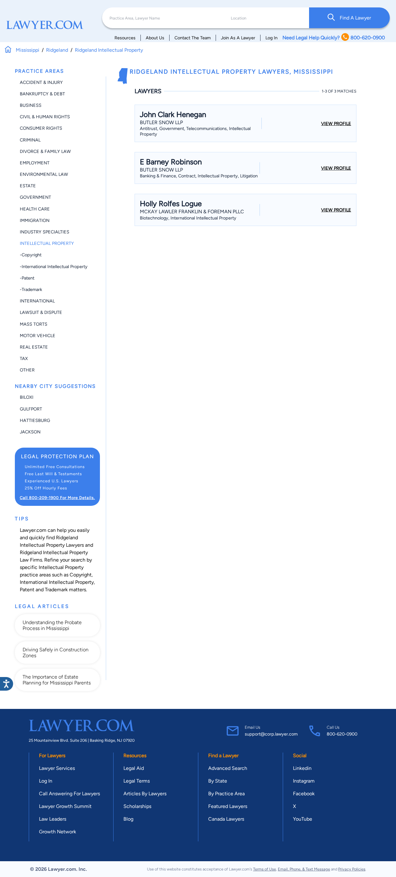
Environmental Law (44, 174)
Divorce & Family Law (45, 151)
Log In (271, 38)
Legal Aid (133, 768)
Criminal (30, 140)
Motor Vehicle (37, 335)
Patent (27, 590)
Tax (24, 358)
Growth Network (57, 832)
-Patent (27, 278)
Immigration (35, 220)
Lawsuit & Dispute (41, 312)
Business (30, 105)
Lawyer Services (57, 768)
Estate (28, 186)
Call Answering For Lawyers (69, 794)
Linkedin (302, 768)
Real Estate (34, 347)
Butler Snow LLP (161, 122)
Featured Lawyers (227, 806)
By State (217, 781)
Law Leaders (52, 819)
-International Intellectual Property (54, 266)
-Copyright (30, 255)
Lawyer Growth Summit (65, 806)
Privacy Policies (351, 869)
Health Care (35, 209)
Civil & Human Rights (45, 116)
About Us (155, 38)
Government (35, 197)
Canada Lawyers (226, 819)
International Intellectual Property (57, 582)
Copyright (81, 575)
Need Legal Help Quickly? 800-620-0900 (333, 38)
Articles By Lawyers (144, 794)
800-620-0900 (342, 734)
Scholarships (137, 806)
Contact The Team (192, 38)
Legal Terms (136, 781)
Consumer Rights (41, 128)
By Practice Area (226, 794)
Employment (35, 163)
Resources (125, 38)
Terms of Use (264, 869)
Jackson (30, 432)
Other (27, 370)
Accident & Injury (41, 82)
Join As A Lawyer (238, 38)
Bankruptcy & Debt (42, 94)
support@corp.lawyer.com (271, 734)
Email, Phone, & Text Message (304, 869)
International (37, 301)
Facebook (304, 794)
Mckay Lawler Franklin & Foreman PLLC (192, 212)
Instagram (304, 781)
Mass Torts (33, 324)
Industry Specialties (44, 232)
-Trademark (31, 289)
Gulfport (31, 409)
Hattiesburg (35, 420)
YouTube (302, 819)
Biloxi (26, 397)
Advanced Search (227, 768)
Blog (128, 819)
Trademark (56, 590)
